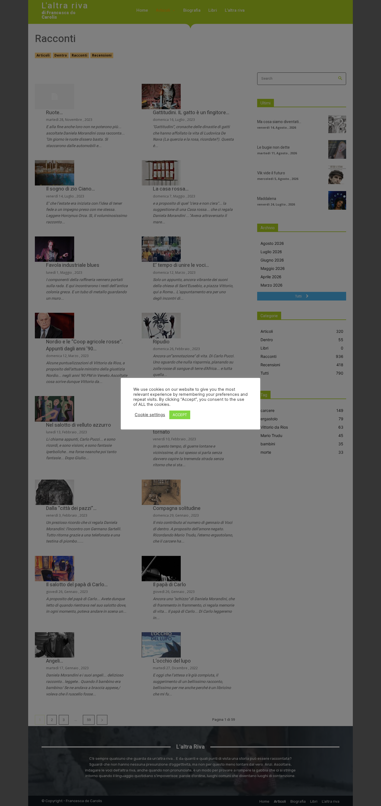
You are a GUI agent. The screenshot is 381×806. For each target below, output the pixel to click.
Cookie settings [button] (150, 414)
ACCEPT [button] (180, 414)
